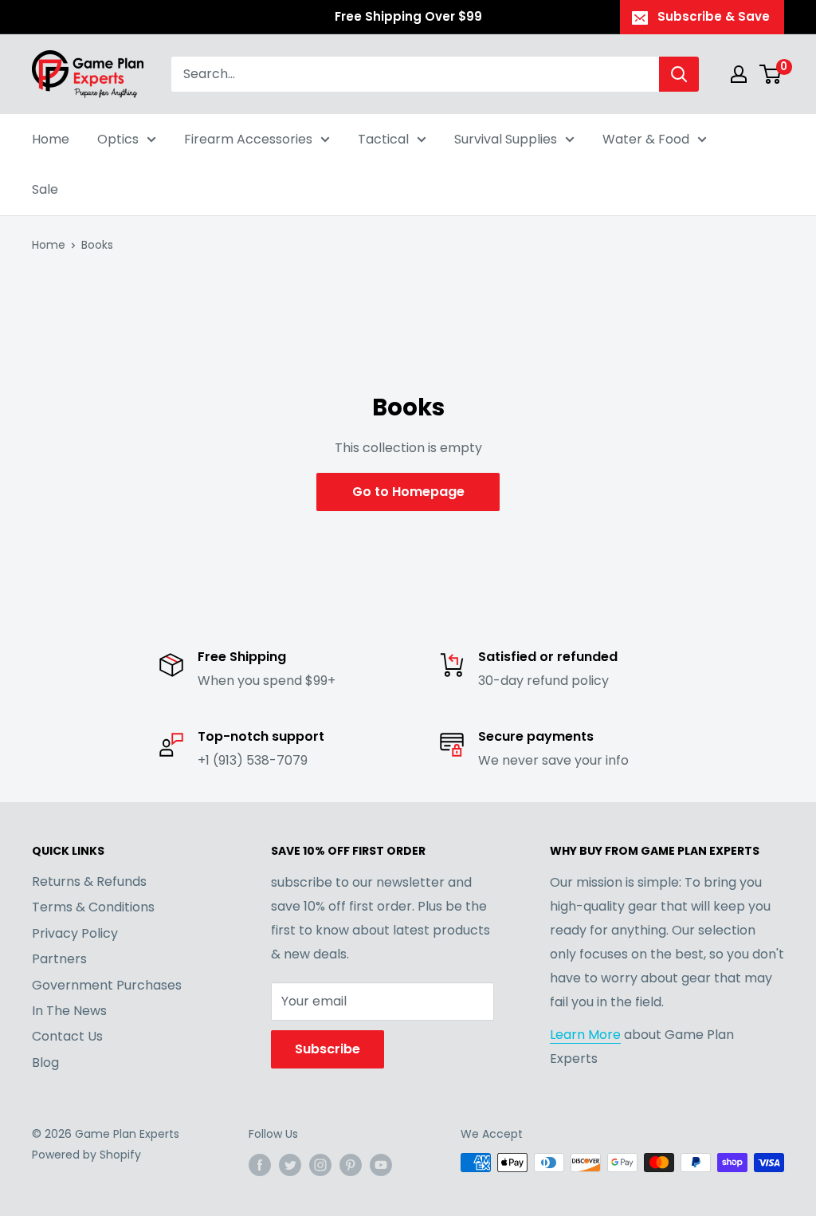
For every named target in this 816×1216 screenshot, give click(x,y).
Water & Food (645, 139)
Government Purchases (107, 985)
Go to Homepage (408, 491)
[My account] (739, 74)
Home (50, 139)
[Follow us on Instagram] (320, 1164)
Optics (118, 139)
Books (97, 245)
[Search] (679, 74)
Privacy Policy (75, 933)
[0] (771, 74)
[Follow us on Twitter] (290, 1164)
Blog (45, 1062)
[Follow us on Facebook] (260, 1164)
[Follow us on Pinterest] (350, 1164)
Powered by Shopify (86, 1155)
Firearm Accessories (248, 139)
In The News (69, 1011)
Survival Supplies (505, 139)
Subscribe (327, 1049)
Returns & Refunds (89, 881)
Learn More (585, 1034)
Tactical (383, 139)
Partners (59, 959)
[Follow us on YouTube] (381, 1164)
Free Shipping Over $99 (408, 16)
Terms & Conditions (93, 907)
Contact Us (67, 1036)
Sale (45, 189)
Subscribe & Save (713, 16)
